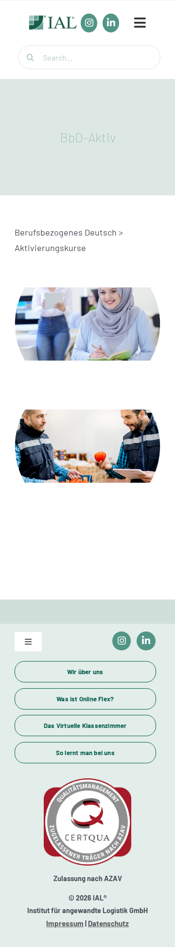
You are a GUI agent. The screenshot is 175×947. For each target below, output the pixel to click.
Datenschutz (108, 923)
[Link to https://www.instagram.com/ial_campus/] (121, 640)
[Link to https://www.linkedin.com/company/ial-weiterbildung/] (146, 640)
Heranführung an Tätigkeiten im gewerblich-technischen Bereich (87, 428)
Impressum (65, 923)
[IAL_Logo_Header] (53, 20)
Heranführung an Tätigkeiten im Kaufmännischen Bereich (87, 306)
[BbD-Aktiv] (87, 324)
